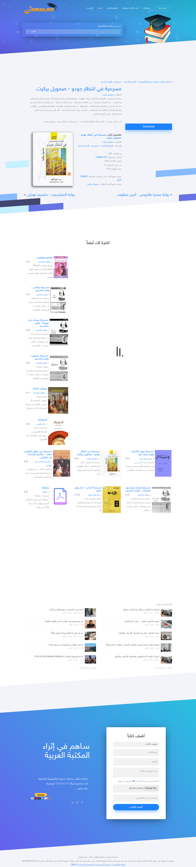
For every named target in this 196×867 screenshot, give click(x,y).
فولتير (44, 492)
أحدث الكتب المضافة (130, 8)
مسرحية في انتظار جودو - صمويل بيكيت (78, 89)
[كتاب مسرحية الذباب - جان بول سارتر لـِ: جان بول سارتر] (112, 499)
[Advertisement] (148, 105)
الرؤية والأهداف (118, 865)
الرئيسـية (90, 8)
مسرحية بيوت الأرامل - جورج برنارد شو (142, 453)
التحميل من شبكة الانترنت (146, 781)
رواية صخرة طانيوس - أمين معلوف (143, 195)
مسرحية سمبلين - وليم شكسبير (39, 357)
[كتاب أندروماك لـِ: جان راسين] (58, 431)
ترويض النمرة (40, 388)
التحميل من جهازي (125, 781)
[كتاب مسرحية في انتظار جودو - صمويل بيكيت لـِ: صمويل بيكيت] (111, 463)
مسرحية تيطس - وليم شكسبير (40, 289)
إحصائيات (146, 8)
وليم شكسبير (42, 294)
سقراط (45, 487)
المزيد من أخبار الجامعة (88, 668)
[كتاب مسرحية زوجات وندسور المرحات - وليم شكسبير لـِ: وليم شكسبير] (161, 499)
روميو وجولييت (44, 257)
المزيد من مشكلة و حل (163, 668)
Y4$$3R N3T (101, 157)
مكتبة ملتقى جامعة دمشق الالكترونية (154, 82)
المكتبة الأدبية (130, 82)
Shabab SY (62, 783)
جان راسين (41, 424)
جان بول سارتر (94, 495)
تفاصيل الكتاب (112, 8)
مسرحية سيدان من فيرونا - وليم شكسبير (39, 323)
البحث (100, 8)
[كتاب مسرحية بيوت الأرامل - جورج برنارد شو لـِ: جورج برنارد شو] (163, 463)
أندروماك (42, 419)
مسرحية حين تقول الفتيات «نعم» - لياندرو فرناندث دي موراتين (38, 454)
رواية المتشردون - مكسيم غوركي (51, 195)
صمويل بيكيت (108, 95)
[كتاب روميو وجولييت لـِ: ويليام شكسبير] (60, 267)
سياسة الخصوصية (103, 865)
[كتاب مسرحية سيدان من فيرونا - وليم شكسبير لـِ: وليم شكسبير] (59, 332)
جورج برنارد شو (146, 458)
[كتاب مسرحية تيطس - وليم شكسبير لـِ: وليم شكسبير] (59, 299)
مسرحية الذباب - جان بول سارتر (88, 489)
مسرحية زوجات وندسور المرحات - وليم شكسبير (137, 489)
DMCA (74, 865)
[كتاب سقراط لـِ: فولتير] (60, 496)
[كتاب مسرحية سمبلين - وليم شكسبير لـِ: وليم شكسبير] (59, 367)
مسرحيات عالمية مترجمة (111, 82)
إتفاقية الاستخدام (86, 865)
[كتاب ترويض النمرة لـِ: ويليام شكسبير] (58, 400)
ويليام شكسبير (45, 262)
